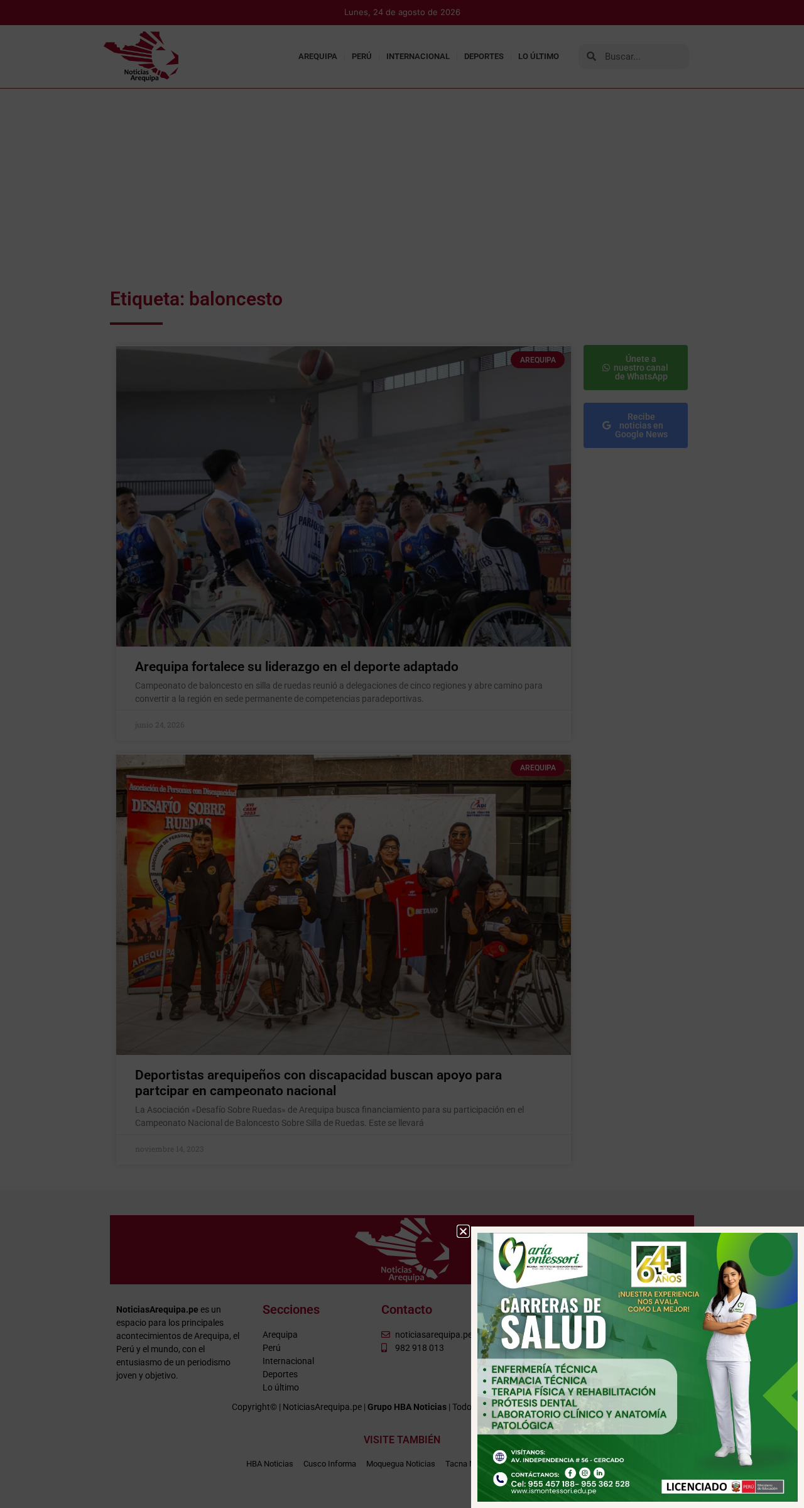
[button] (463, 1231)
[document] (402, 754)
